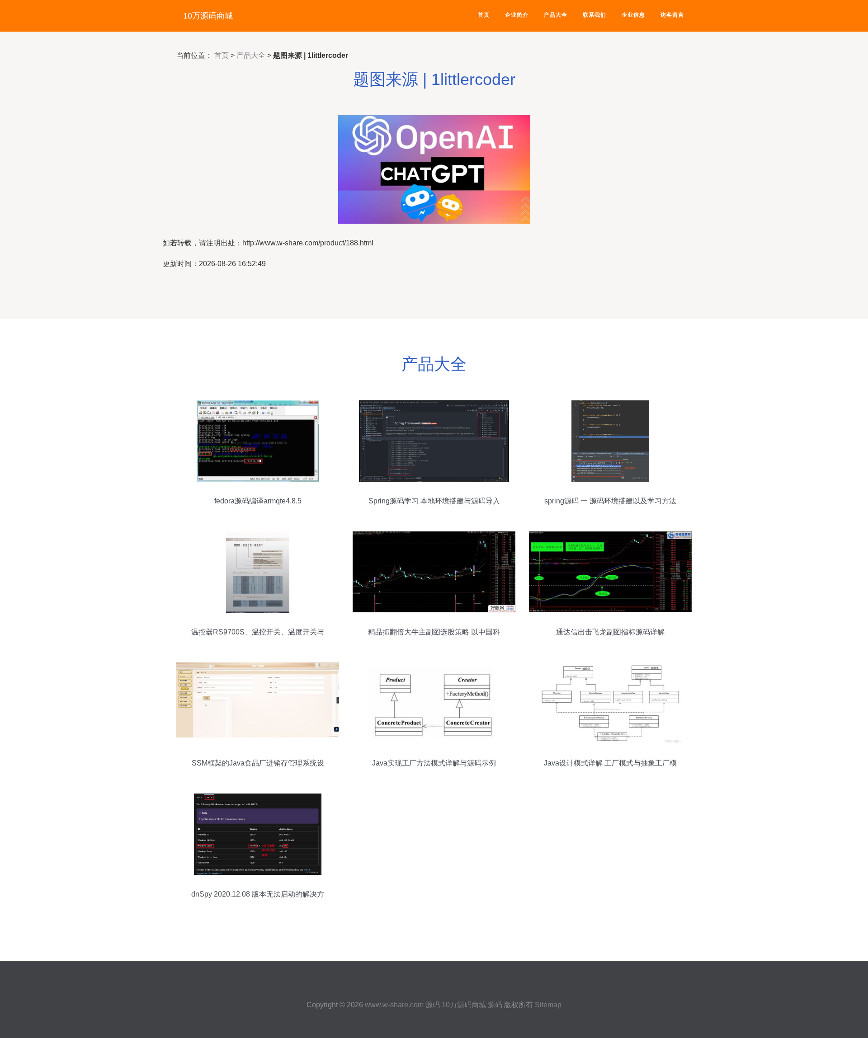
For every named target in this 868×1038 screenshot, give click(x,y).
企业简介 (516, 15)
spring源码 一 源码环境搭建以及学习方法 (610, 501)
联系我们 (594, 15)
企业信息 (633, 15)
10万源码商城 (208, 15)
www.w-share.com (394, 1005)
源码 (432, 1005)
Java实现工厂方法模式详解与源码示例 (434, 763)
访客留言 (672, 15)
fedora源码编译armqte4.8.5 (258, 501)
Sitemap (548, 1005)
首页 (484, 15)
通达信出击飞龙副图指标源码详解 (610, 632)
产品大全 (555, 15)
